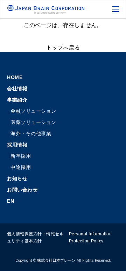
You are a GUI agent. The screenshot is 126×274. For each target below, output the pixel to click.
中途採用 (20, 167)
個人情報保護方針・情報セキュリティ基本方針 (35, 237)
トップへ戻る (63, 48)
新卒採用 (20, 156)
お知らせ (17, 178)
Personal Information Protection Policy (90, 237)
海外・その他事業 (30, 133)
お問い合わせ (22, 190)
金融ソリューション (33, 111)
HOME (14, 77)
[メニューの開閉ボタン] (116, 9)
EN (10, 201)
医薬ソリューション (33, 122)
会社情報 (17, 88)
